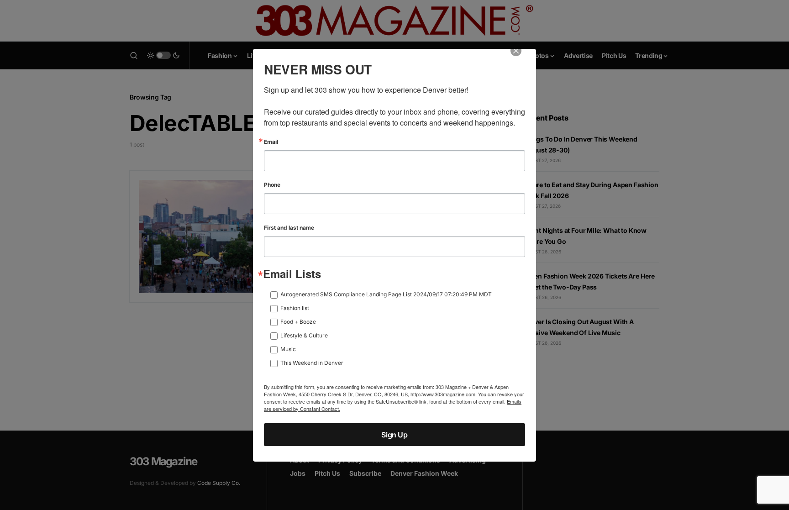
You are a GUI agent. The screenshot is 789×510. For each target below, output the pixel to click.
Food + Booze (298, 321)
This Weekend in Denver (311, 362)
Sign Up (394, 434)
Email (271, 142)
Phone (272, 185)
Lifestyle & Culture (304, 335)
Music (288, 349)
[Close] (522, 57)
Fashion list (294, 308)
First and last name (289, 228)
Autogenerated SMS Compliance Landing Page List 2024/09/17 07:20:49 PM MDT (386, 294)
